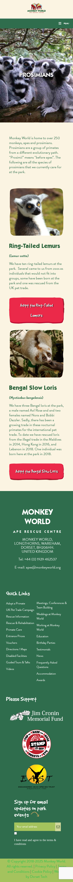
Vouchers (11, 643)
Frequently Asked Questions (46, 664)
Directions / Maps (16, 649)
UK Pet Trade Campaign (20, 610)
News (39, 656)
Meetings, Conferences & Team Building (51, 605)
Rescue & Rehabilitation (20, 623)
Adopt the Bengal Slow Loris (36, 471)
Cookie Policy (42, 871)
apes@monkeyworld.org (43, 567)
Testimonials (43, 649)
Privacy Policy (45, 866)
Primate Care (14, 629)
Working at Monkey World (48, 627)
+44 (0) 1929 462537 (40, 559)
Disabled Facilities (16, 656)
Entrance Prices (15, 636)
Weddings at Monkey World (48, 616)
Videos (10, 669)
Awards (40, 680)
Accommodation (46, 673)
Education (42, 636)
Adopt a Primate (15, 603)
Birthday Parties (45, 643)
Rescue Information (17, 616)
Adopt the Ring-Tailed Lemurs (36, 310)
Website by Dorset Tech (45, 874)
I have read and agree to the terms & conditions (35, 842)
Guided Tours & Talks (18, 662)
